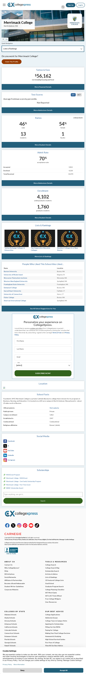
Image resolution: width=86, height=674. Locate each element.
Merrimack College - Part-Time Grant (18, 485)
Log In (80, 5)
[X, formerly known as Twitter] (13, 527)
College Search (50, 565)
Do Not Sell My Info (53, 539)
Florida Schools (9, 639)
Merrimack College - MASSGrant (16, 478)
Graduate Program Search (54, 586)
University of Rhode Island (13, 275)
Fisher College (9, 297)
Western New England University (15, 281)
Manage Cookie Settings (66, 539)
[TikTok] (37, 527)
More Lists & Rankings (43, 256)
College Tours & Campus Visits (56, 621)
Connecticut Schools (11, 633)
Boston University (10, 271)
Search (43, 501)
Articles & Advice (51, 574)
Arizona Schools (10, 621)
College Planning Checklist (54, 590)
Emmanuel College (10, 288)
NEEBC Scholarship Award (14, 488)
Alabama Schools (10, 615)
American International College (15, 301)
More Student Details (43, 145)
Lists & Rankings (51, 577)
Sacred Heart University (12, 291)
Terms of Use (56, 333)
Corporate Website (11, 590)
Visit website (54, 408)
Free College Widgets (53, 599)
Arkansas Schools (10, 624)
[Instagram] (19, 527)
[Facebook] (7, 527)
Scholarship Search (52, 571)
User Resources (51, 602)
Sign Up (70, 5)
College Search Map (52, 568)
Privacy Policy (17, 539)
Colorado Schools (10, 630)
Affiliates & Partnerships (13, 580)
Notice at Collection (28, 539)
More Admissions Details (43, 110)
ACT (79, 95)
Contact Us (8, 565)
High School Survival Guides (55, 639)
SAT (73, 95)
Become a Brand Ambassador (14, 583)
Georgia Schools (10, 642)
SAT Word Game (51, 593)
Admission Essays (51, 618)
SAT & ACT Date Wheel (53, 596)
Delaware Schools (10, 636)
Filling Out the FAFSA (52, 627)
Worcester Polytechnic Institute (15, 278)
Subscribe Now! (43, 373)
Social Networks (10, 577)
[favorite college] (3, 39)
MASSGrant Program (13, 475)
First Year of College (52, 642)
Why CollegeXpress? (11, 568)
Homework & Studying (53, 636)
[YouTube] (31, 527)
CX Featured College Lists (54, 580)
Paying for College (51, 630)
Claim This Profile (11, 62)
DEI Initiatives (9, 574)
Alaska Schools (9, 618)
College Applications (52, 615)
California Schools (10, 627)
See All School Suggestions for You (43, 309)
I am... (18, 362)
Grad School (49, 583)
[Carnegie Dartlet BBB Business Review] (11, 554)
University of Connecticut (13, 294)
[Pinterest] (25, 527)
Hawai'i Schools (10, 646)
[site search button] (63, 7)
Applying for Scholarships (54, 624)
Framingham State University (14, 284)
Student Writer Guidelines (14, 586)
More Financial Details (43, 87)
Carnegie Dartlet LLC (21, 537)
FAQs (6, 571)
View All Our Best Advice (54, 646)
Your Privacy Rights (40, 539)
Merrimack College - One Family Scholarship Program (23, 481)
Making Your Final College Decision (57, 633)
